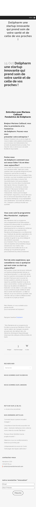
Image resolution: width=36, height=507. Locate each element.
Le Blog (29, 1)
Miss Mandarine (14, 1)
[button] (31, 18)
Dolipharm (19, 317)
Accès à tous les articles (13, 409)
